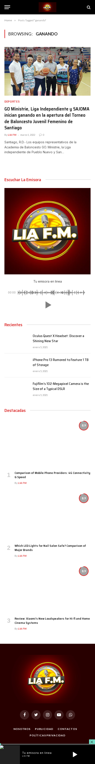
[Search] (88, 7)
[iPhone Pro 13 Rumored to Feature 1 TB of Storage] (16, 365)
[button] (47, 304)
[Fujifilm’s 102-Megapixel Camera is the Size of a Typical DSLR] (16, 389)
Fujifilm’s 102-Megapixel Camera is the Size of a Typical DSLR (61, 386)
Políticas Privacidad (47, 735)
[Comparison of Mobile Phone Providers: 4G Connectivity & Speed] (47, 443)
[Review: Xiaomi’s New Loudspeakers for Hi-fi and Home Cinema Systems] (47, 588)
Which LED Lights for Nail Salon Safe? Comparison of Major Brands (50, 547)
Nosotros (21, 729)
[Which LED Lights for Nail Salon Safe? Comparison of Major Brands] (47, 516)
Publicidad (44, 729)
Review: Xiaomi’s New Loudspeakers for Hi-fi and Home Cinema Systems (52, 620)
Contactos (67, 729)
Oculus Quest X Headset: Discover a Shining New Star (58, 338)
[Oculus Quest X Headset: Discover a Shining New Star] (16, 341)
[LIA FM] (47, 7)
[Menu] (7, 7)
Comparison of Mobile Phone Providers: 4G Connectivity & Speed (52, 474)
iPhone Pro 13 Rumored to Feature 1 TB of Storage (61, 362)
